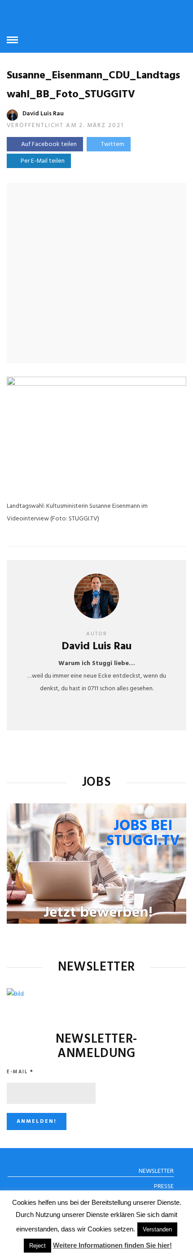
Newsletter (156, 1171)
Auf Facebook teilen (49, 144)
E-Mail (20, 1072)
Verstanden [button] (157, 1229)
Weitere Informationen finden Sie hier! (112, 1245)
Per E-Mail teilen (41, 161)
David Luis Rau (43, 114)
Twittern (112, 144)
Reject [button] (37, 1245)
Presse (164, 1186)
